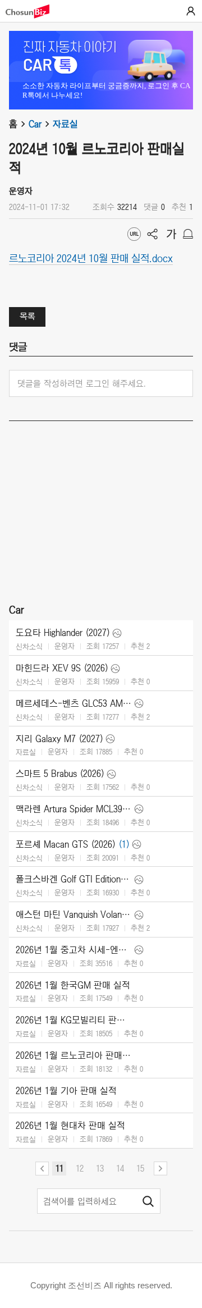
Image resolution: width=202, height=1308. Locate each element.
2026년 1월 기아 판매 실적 (66, 1090)
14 (120, 1168)
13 (100, 1168)
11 (59, 1168)
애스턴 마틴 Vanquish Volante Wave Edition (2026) (74, 914)
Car (35, 124)
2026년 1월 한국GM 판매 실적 (73, 985)
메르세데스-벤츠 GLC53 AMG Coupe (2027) (74, 703)
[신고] (188, 234)
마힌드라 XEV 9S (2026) (62, 668)
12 (80, 1168)
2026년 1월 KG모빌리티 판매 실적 (74, 1020)
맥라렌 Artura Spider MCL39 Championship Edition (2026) (74, 809)
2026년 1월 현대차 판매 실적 (70, 1125)
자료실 (65, 124)
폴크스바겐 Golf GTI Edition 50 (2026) (74, 879)
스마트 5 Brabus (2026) (60, 773)
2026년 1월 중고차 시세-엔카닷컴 (74, 949)
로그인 (190, 11)
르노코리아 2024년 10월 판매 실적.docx (91, 257)
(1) (124, 844)
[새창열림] (33, 11)
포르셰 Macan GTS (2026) (66, 844)
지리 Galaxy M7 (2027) (59, 738)
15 (140, 1168)
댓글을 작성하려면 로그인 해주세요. (81, 383)
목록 (27, 316)
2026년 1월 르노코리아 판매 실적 (74, 1055)
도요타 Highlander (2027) (63, 632)
